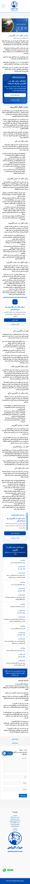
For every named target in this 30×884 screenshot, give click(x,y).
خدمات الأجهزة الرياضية (15, 820)
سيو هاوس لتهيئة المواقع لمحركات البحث (15, 880)
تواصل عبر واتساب (15, 99)
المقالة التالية (15, 743)
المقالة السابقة (15, 739)
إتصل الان (15, 829)
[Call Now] (4, 753)
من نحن (15, 828)
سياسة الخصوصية (15, 826)
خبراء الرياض (18, 62)
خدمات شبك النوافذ (15, 819)
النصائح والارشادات (15, 824)
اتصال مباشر (15, 320)
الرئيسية (15, 815)
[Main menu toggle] (3, 6)
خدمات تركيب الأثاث (17, 38)
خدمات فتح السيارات (15, 822)
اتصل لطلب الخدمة (15, 95)
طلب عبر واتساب (15, 324)
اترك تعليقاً (25, 38)
